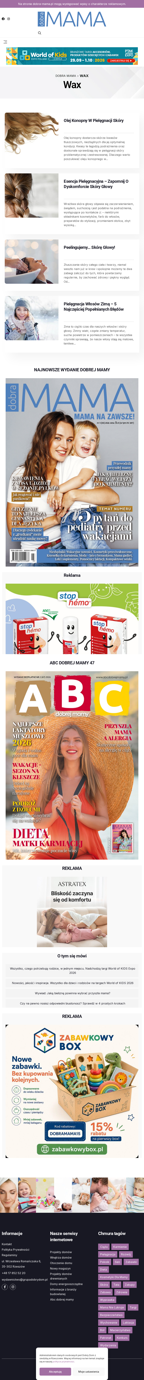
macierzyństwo (120, 1330)
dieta (103, 1269)
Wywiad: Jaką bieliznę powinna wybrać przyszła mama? (72, 993)
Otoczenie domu (61, 1263)
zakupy (130, 1284)
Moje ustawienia (88, 1371)
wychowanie (108, 1322)
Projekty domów (61, 1252)
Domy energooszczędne (66, 1284)
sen (117, 1262)
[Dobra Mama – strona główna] (72, 18)
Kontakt (7, 1244)
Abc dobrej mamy (62, 1299)
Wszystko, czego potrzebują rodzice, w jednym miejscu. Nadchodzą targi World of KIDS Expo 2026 (72, 971)
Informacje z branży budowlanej (63, 1292)
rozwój (126, 1254)
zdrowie (121, 1292)
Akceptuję (55, 1371)
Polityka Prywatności (15, 1249)
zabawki (131, 1262)
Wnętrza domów (61, 1257)
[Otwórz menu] (5, 41)
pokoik (104, 1262)
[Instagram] (8, 18)
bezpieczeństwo (111, 1315)
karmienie (120, 1247)
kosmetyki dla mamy (114, 1277)
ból (102, 1330)
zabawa (105, 1292)
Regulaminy (9, 1255)
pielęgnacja (107, 1254)
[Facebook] (3, 18)
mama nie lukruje (112, 1307)
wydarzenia (108, 1345)
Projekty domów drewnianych (61, 1276)
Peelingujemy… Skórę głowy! (89, 247)
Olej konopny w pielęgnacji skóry (93, 120)
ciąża (104, 1247)
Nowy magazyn (60, 1268)
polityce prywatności (63, 1361)
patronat (105, 1337)
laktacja (128, 1322)
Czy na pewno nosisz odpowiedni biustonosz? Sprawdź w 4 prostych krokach (72, 1003)
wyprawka (107, 1300)
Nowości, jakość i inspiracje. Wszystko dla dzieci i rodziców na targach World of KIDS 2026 (72, 983)
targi (133, 1307)
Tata (116, 1284)
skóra (104, 1284)
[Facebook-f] (5, 1287)
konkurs (122, 1337)
